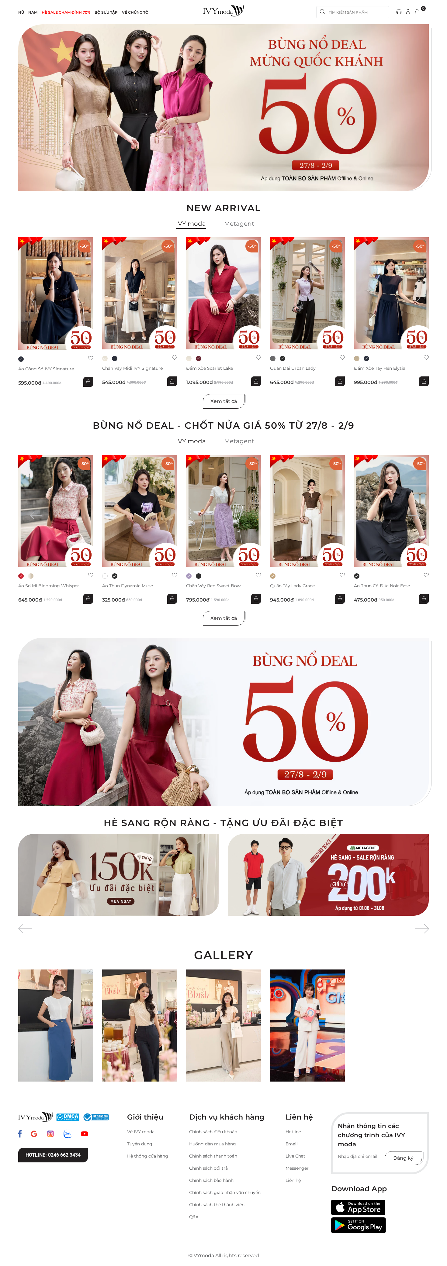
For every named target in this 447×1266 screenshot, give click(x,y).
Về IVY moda (140, 1131)
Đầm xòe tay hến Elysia (379, 368)
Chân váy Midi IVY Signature (132, 368)
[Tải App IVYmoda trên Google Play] (358, 1225)
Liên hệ (293, 1180)
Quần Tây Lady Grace (292, 585)
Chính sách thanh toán (213, 1156)
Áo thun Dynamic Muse (127, 585)
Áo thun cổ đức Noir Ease (382, 585)
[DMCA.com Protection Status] (67, 1117)
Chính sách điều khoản (213, 1131)
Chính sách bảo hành (211, 1180)
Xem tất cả (223, 401)
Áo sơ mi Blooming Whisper (48, 585)
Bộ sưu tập (106, 12)
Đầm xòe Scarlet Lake (209, 368)
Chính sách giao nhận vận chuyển (225, 1192)
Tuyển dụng (139, 1144)
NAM (32, 12)
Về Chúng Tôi (136, 12)
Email (292, 1144)
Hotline (293, 1131)
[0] (417, 12)
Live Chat (295, 1156)
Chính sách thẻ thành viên (216, 1204)
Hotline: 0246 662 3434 (53, 1155)
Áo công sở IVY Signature (46, 369)
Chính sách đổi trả (208, 1168)
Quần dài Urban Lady (293, 368)
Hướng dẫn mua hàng (212, 1144)
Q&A (194, 1217)
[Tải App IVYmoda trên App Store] (358, 1207)
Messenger (297, 1168)
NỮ (21, 12)
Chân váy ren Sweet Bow (213, 585)
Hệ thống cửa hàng (147, 1156)
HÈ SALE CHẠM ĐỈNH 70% (66, 12)
